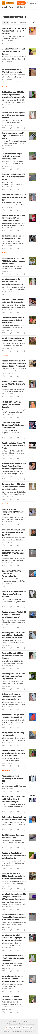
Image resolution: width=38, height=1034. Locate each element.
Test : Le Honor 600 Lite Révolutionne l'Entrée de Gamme (12, 655)
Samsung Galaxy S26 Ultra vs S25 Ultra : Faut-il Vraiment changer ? (13, 799)
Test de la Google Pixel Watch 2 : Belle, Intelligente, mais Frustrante (14, 855)
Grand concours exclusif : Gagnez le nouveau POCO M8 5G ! (13, 135)
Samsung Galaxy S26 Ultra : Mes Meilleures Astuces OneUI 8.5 (14, 532)
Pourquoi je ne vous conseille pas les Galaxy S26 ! (12, 778)
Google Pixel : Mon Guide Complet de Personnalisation (13, 573)
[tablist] (15, 22)
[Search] (34, 22)
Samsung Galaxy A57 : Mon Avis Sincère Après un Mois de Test (14, 197)
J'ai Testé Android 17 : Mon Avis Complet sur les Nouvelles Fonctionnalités (13, 94)
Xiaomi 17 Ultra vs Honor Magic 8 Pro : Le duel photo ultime (13, 384)
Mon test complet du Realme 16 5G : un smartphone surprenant (12, 281)
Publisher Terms (24, 1021)
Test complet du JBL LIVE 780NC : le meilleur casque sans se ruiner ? (13, 261)
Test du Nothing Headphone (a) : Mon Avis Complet (13, 511)
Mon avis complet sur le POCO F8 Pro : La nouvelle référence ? (13, 958)
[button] (4, 7)
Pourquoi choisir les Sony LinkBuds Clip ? (13, 734)
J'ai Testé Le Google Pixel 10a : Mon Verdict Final (13, 716)
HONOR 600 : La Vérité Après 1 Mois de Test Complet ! (12, 404)
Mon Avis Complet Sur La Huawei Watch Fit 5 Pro (13, 339)
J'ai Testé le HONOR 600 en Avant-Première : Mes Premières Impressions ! (14, 466)
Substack (7, 1032)
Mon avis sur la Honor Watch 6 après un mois (12, 70)
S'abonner (21, 3)
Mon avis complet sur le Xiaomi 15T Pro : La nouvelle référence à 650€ (13, 978)
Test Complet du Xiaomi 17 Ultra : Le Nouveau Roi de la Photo (13, 445)
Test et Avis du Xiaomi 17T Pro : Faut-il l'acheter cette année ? (13, 176)
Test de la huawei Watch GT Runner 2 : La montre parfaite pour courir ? (14, 614)
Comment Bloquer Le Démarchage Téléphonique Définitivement (14, 425)
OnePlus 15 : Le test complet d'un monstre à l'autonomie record (12, 999)
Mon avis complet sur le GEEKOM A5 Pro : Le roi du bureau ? (13, 553)
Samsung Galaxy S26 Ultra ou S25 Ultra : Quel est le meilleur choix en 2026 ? (13, 635)
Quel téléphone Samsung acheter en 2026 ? (13, 836)
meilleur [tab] (13, 22)
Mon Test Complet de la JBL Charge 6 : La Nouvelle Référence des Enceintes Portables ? (14, 896)
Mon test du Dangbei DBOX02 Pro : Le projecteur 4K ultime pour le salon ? (13, 937)
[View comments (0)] (10, 43)
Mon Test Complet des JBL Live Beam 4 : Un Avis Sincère (13, 51)
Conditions (22, 1024)
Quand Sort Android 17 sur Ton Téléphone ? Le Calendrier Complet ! (13, 217)
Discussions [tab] (22, 22)
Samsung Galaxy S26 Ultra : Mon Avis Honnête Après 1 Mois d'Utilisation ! (14, 486)
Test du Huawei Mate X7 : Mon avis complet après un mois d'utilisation (13, 753)
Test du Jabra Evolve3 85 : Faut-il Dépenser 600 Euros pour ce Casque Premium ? (14, 363)
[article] (19, 36)
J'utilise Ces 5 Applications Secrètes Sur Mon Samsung (14, 818)
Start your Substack (14, 1028)
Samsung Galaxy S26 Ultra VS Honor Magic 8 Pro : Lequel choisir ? (13, 676)
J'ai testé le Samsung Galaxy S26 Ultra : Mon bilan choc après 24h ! (12, 696)
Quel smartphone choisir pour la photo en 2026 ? (13, 237)
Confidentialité (13, 1024)
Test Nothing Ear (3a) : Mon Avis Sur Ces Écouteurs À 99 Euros (14, 30)
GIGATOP (10, 41)
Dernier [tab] (5, 22)
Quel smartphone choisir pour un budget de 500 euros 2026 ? (13, 320)
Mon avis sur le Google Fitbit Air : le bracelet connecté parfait (12, 156)
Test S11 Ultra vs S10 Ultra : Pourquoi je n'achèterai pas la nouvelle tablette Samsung (14, 917)
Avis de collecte (30, 1024)
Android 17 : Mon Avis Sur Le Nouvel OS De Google (13, 301)
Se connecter (31, 3)
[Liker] (3, 43)
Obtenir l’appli (27, 1028)
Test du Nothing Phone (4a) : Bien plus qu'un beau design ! (14, 594)
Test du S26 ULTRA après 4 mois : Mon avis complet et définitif (14, 115)
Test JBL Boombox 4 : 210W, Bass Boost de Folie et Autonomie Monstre (13, 876)
